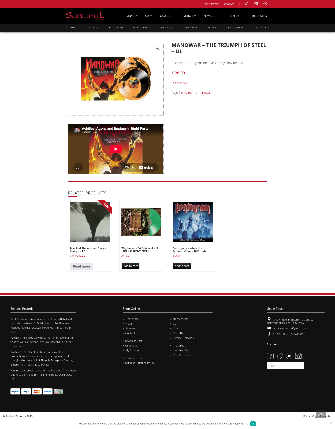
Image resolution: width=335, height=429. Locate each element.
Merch (188, 15)
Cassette (166, 15)
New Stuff (211, 15)
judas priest (190, 27)
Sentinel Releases (183, 337)
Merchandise (180, 350)
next (268, 28)
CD (147, 15)
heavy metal (187, 93)
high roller (262, 27)
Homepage (132, 318)
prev (66, 28)
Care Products (181, 355)
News (128, 323)
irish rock (167, 27)
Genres (234, 15)
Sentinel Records (85, 14)
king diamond (236, 27)
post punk (92, 27)
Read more (81, 266)
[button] (157, 48)
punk (73, 27)
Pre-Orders (259, 15)
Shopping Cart (133, 340)
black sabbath (141, 27)
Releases (130, 328)
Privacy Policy (133, 358)
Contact (229, 3)
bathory (213, 27)
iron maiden (116, 27)
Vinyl (130, 15)
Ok (253, 423)
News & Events (210, 3)
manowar (204, 93)
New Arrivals (180, 318)
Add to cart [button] (131, 266)
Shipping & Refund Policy (139, 362)
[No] (330, 423)
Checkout (131, 345)
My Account (132, 350)
